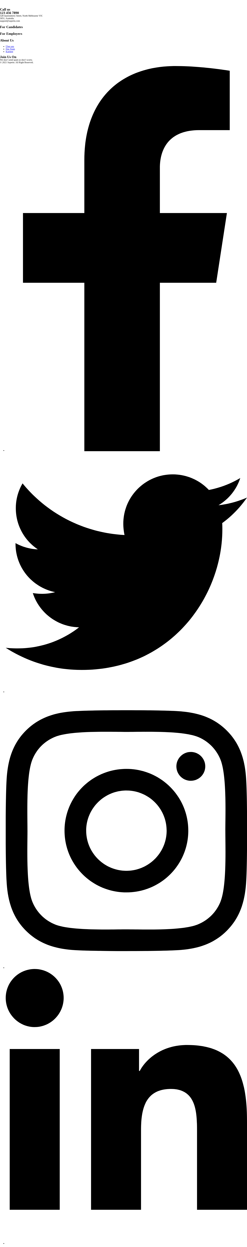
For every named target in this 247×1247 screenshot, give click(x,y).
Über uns (10, 46)
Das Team (10, 49)
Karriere (9, 51)
